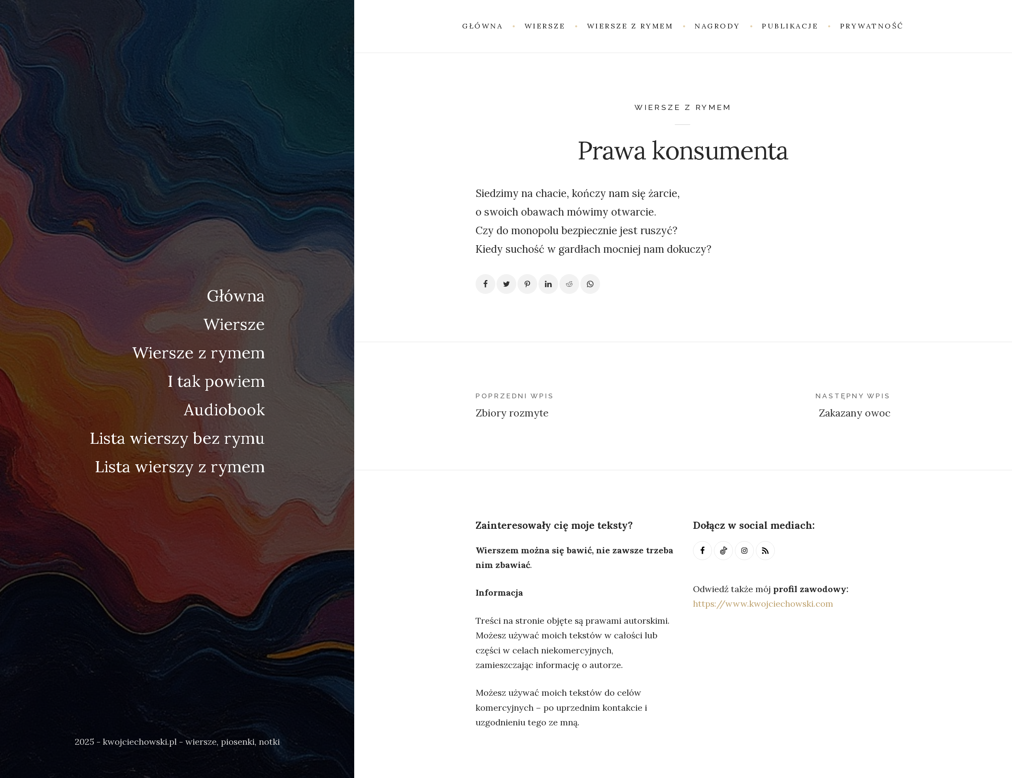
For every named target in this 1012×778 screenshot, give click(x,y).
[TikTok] (723, 550)
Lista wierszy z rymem (180, 466)
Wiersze (234, 324)
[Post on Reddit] (569, 284)
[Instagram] (744, 550)
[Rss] (765, 550)
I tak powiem (216, 381)
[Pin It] (527, 284)
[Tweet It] (506, 284)
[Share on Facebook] (485, 284)
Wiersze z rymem (198, 352)
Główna (236, 295)
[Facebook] (702, 550)
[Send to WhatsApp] (590, 284)
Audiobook (224, 409)
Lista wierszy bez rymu (177, 438)
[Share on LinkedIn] (548, 284)
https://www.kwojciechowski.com (763, 603)
